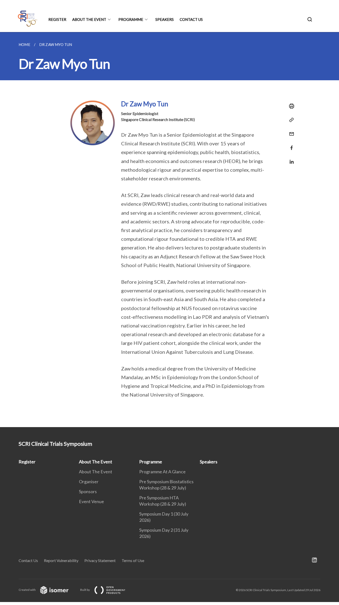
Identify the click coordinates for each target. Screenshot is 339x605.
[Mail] (290, 130)
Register (57, 19)
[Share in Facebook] (290, 144)
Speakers (164, 19)
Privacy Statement (100, 560)
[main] (169, 229)
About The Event (89, 19)
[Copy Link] (290, 120)
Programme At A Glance (162, 471)
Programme (130, 19)
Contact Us (191, 19)
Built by (85, 590)
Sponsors (88, 491)
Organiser (89, 481)
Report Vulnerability (61, 560)
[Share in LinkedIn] (290, 158)
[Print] (290, 106)
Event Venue (91, 501)
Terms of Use (133, 560)
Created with (27, 590)
